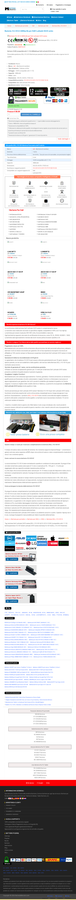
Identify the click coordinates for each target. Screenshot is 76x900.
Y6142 (46, 80)
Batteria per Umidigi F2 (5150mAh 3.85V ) (15, 622)
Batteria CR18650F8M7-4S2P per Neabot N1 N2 (17, 672)
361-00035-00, (15, 615)
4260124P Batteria (40, 777)
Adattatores (8, 845)
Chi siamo (50, 5)
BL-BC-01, (22, 615)
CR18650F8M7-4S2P (16, 292)
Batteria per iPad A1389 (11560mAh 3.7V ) (16, 632)
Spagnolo (45, 898)
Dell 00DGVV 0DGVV (43, 217)
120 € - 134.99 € (46, 870)
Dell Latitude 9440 (42, 234)
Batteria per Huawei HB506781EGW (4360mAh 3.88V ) (19, 654)
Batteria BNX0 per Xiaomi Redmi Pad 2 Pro (42, 672)
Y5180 (42, 80)
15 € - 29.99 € (13, 868)
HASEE (12, 273)
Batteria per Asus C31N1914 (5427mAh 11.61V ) (46, 627)
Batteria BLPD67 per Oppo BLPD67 (14, 679)
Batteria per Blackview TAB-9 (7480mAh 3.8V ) (17, 642)
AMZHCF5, (11, 612)
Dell (33, 26)
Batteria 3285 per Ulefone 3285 (38, 682)
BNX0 (43, 292)
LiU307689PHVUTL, (41, 615)
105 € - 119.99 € (37, 870)
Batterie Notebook (27, 20)
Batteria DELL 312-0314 (59, 26)
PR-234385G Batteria (40, 768)
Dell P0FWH (13, 229)
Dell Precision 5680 (43, 226)
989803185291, (51, 612)
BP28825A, (66, 615)
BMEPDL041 (21, 47)
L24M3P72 (45, 252)
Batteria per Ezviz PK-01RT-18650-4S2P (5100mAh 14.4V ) (43, 644)
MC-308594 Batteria (40, 759)
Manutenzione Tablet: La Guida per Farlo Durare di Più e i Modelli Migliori (24, 702)
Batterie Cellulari (57, 17)
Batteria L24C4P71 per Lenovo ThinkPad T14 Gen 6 (18, 667)
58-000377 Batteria (40, 752)
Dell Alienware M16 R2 (15, 214)
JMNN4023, (25, 612)
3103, (6, 612)
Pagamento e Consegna (63, 5)
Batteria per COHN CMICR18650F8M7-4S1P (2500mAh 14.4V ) (47, 634)
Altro (39, 20)
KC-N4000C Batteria (40, 734)
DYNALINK (13, 314)
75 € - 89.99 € (21, 870)
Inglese (53, 898)
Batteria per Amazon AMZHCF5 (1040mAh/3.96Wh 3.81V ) (20, 649)
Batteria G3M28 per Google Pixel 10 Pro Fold (16, 677)
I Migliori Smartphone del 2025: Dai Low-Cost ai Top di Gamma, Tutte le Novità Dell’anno (28, 699)
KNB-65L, (28, 615)
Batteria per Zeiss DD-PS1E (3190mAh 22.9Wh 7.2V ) (42, 639)
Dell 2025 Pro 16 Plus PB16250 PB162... (20, 217)
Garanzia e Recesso (12, 814)
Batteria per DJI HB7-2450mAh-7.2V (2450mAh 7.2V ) (18, 627)
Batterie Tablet (13, 20)
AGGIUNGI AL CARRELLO (31, 115)
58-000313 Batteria (40, 755)
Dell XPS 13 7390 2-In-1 (16, 231)
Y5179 (38, 80)
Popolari (7, 838)
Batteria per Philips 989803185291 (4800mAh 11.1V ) (18, 656)
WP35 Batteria (40, 732)
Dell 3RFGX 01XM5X (43, 224)
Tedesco (60, 898)
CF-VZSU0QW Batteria (40, 721)
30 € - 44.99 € (21, 868)
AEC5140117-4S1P (15, 272)
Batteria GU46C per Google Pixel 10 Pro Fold (41, 677)
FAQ (67, 896)
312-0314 (27, 80)
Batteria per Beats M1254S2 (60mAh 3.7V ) (16, 644)
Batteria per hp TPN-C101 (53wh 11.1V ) (46, 649)
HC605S (11, 312)
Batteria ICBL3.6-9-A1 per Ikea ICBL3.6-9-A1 (37, 674)
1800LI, (54, 615)
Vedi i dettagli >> (64, 139)
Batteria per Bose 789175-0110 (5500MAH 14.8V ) (41, 632)
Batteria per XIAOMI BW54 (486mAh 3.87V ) (16, 630)
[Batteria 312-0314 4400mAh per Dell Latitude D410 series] (27, 36)
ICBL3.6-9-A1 (46, 312)
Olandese (68, 898)
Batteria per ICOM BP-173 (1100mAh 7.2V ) (16, 637)
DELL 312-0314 (33, 395)
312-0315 (33, 80)
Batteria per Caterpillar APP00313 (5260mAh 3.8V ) (42, 630)
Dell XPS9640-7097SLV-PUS (17, 224)
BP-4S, (44, 612)
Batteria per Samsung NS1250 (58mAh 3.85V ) (42, 642)
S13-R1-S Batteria (39, 750)
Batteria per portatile (21, 26)
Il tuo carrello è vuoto (59, 9)
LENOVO (12, 253)
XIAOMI (45, 294)
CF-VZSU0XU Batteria (39, 719)
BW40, (57, 612)
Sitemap (7, 836)
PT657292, (59, 615)
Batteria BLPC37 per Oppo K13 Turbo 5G (40, 684)
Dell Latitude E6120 (15, 219)
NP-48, (30, 612)
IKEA (44, 314)
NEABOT (12, 294)
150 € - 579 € (41, 872)
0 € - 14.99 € (6, 868)
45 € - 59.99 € (6, 870)
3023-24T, (62, 612)
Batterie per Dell (43, 26)
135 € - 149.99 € (54, 870)
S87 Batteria (40, 739)
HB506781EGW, (37, 612)
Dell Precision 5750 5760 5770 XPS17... (48, 229)
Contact (60, 896)
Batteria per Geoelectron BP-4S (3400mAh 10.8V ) (47, 654)
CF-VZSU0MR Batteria (40, 716)
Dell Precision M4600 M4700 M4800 (47, 222)
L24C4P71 (12, 252)
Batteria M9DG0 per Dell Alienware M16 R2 (16, 687)
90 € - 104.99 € (29, 870)
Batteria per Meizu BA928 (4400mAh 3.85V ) (16, 639)
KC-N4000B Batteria (40, 741)
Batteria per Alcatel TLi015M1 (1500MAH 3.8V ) (17, 634)
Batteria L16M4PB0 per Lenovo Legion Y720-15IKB (37, 679)
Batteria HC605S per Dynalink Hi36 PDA (15, 674)
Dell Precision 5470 (43, 219)
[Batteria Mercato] (12, 9)
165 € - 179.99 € (7, 872)
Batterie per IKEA (33, 519)
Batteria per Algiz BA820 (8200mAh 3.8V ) (15, 647)
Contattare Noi (14, 118)
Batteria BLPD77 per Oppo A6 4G (55, 682)
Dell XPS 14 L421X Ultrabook (45, 231)
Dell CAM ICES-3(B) (15, 222)
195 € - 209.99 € (24, 872)
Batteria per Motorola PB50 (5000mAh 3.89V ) (17, 625)
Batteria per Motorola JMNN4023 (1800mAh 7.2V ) (18, 652)
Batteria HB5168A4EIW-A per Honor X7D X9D (16, 684)
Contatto (40, 5)
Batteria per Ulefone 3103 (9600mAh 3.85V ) (39, 647)
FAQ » (6, 852)
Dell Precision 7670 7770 (16, 226)
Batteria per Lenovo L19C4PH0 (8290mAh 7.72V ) (43, 625)
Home (10, 17)
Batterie (7, 843)
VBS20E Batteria (40, 714)
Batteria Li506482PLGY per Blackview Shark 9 (16, 682)
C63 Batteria (40, 737)
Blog (44, 20)
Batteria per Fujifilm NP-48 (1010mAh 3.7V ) (44, 652)
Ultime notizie (9, 850)
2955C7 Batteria (40, 757)
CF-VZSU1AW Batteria (40, 723)
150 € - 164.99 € (63, 870)
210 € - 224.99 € (33, 872)
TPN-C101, (18, 612)
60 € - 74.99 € (14, 870)
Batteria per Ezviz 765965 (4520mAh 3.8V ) (45, 656)
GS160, (33, 615)
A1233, (49, 615)
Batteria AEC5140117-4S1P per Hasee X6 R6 (16, 669)
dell (14, 66)
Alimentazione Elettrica (41, 17)
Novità (6, 841)
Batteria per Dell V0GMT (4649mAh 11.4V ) (39, 622)
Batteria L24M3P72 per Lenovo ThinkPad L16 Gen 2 (46, 667)
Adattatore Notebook (22, 17)
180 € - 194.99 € (15, 872)
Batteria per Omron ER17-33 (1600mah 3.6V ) (40, 637)
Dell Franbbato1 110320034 (17, 234)
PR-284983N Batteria (40, 770)
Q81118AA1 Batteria (40, 773)
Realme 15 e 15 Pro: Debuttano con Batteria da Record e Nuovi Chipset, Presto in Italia (28, 704)
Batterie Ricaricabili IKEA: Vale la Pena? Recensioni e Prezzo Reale (22, 697)
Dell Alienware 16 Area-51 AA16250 (47, 214)
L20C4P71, (7, 615)
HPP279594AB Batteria (40, 775)
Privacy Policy (11, 805)
